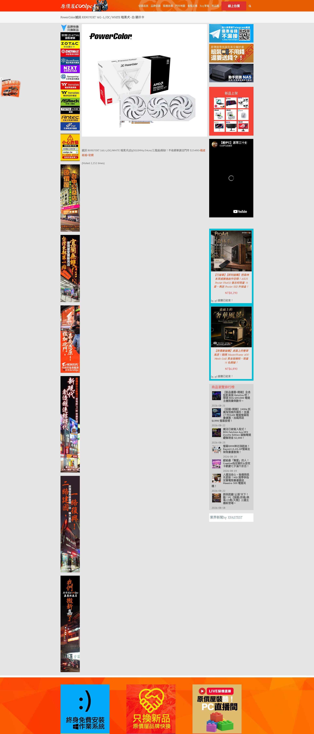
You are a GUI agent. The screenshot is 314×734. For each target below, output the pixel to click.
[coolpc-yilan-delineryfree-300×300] (10, 80)
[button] (250, 5)
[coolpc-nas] (231, 66)
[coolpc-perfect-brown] (231, 46)
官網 (91, 155)
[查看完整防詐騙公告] (70, 147)
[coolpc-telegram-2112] (231, 26)
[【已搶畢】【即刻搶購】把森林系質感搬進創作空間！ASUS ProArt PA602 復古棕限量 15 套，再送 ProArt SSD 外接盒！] (231, 232)
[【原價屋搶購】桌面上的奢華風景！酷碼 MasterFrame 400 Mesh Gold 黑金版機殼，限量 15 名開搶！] (231, 308)
